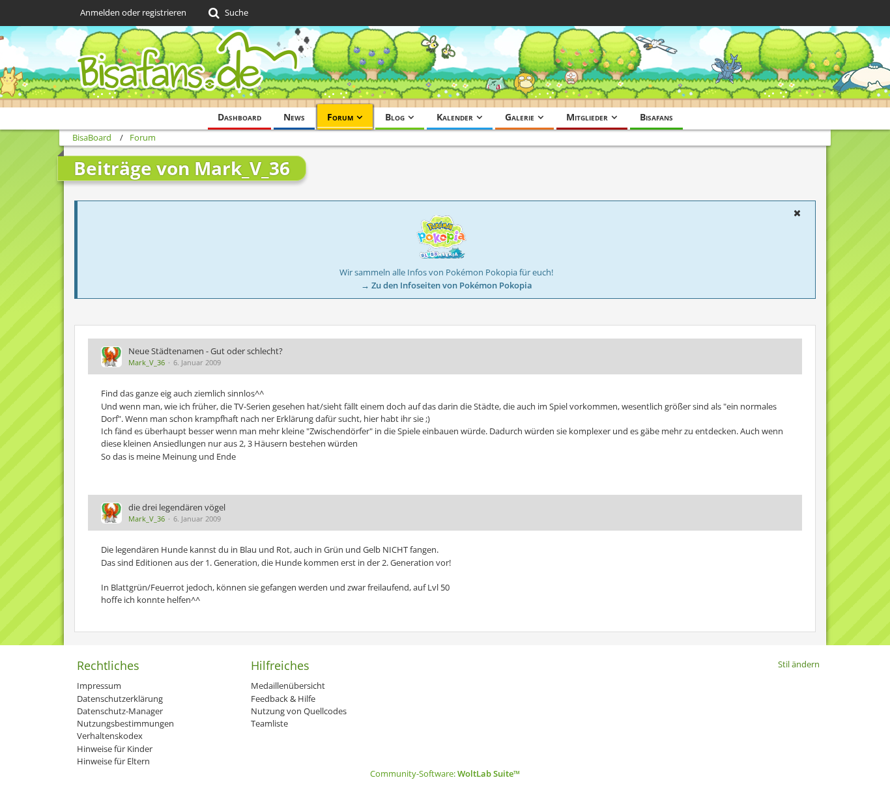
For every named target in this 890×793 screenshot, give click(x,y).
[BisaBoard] (445, 66)
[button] (797, 213)
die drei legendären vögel (176, 507)
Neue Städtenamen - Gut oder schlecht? (205, 351)
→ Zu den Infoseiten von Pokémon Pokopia (446, 285)
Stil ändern (799, 664)
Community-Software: (445, 773)
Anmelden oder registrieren (133, 12)
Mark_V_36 (146, 362)
